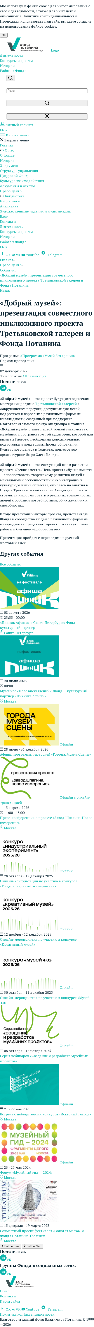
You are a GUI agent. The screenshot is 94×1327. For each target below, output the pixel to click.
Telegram (55, 254)
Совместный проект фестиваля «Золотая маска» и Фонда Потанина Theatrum (42, 1233)
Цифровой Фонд (14, 175)
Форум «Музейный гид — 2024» (26, 1172)
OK (4, 35)
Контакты (8, 221)
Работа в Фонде (13, 70)
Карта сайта (10, 1301)
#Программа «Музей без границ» (48, 355)
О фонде (7, 155)
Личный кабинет (19, 124)
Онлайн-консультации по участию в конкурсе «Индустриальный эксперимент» (38, 883)
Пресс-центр (11, 191)
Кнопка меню (17, 135)
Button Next (34, 1246)
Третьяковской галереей (56, 403)
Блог (4, 216)
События (7, 270)
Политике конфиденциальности (49, 16)
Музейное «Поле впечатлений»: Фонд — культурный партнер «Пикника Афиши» (43, 693)
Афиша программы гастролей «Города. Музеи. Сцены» (45, 754)
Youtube (32, 254)
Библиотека (10, 201)
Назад (5, 290)
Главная (6, 145)
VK (18, 254)
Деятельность (11, 55)
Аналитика (9, 206)
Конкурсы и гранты (16, 60)
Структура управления (19, 170)
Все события (10, 564)
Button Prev (11, 1246)
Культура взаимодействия (22, 180)
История (7, 160)
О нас (4, 1291)
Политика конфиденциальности (27, 1314)
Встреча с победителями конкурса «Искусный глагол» (45, 1114)
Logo (54, 50)
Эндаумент (9, 165)
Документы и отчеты (17, 186)
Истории (7, 65)
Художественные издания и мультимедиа (35, 211)
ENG (3, 129)
